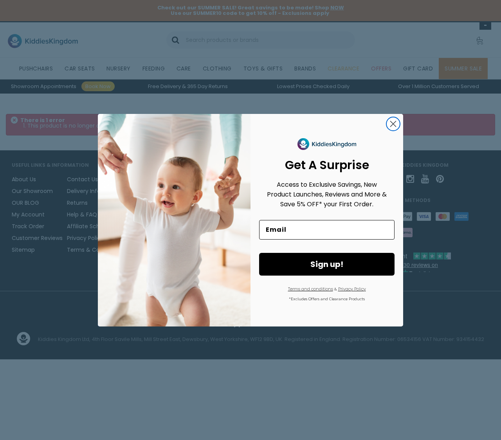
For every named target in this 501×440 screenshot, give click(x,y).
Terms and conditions (310, 289)
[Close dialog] (393, 124)
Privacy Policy (352, 289)
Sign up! (326, 264)
